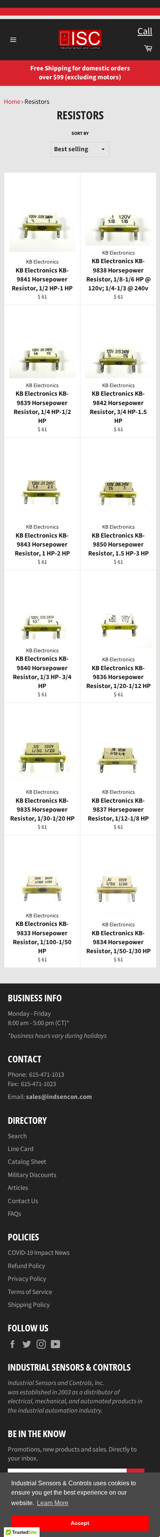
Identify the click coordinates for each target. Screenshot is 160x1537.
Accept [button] (80, 1523)
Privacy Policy (27, 1279)
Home (12, 102)
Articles (18, 1188)
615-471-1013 (46, 1074)
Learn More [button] (52, 1503)
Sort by (80, 134)
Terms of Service (30, 1292)
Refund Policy (26, 1266)
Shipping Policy (29, 1305)
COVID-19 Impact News (39, 1253)
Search (17, 1136)
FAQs (14, 1214)
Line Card (20, 1149)
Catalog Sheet (27, 1162)
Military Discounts (32, 1175)
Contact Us (23, 1201)
